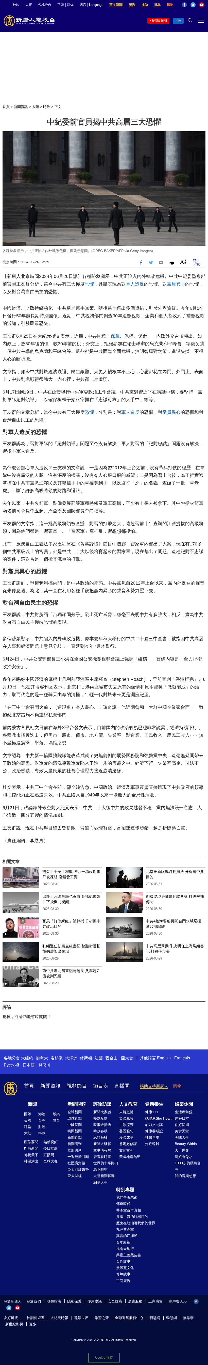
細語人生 (100, 1182)
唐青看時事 (102, 1157)
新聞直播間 (159, 21)
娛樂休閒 (184, 1104)
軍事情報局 (102, 1150)
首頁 (6, 107)
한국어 (44, 1065)
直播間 (122, 1086)
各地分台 (44, 5)
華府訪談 (74, 1150)
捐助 (144, 5)
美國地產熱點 (130, 1157)
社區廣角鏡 (76, 1163)
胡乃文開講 (154, 1125)
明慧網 (154, 1318)
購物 (170, 5)
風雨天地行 (125, 1249)
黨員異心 (176, 284)
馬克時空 (100, 1169)
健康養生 (154, 1104)
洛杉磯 (56, 1058)
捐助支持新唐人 (154, 1086)
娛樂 (56, 1114)
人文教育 (128, 1104)
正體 (60, 5)
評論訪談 (102, 1104)
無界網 (188, 1318)
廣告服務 (135, 1301)
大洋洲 (71, 1058)
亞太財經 (74, 1176)
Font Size (183, 261)
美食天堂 (182, 1131)
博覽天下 (31, 1155)
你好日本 (182, 1118)
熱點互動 (100, 1118)
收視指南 (54, 1301)
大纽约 (27, 1058)
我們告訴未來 (126, 1197)
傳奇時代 (123, 1204)
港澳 (41, 1114)
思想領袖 (100, 1137)
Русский (11, 1065)
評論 (27, 1127)
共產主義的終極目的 (132, 1217)
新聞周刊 (74, 1144)
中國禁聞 (74, 1125)
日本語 (29, 1065)
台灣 (41, 1120)
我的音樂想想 (185, 1176)
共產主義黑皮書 (128, 1255)
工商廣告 (123, 1281)
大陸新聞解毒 (104, 1176)
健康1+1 (151, 1112)
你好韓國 (182, 1125)
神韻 (16, 5)
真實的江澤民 (126, 1236)
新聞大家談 (102, 1112)
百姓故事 (123, 1261)
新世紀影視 (14, 1324)
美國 (27, 1120)
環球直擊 (74, 1118)
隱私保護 (74, 1301)
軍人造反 (135, 284)
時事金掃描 (102, 1125)
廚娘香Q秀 (183, 1157)
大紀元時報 (59, 1318)
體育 (56, 1120)
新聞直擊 (74, 1137)
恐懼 (89, 284)
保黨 (115, 336)
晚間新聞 (74, 1131)
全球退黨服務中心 (129, 1318)
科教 (41, 1133)
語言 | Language (91, 5)
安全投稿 (115, 1301)
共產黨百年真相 (128, 1210)
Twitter (193, 4)
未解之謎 (126, 1112)
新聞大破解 (102, 1144)
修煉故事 (123, 1274)
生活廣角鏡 (184, 1112)
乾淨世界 (81, 1318)
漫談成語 (126, 1137)
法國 (99, 1058)
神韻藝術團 (35, 1318)
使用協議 (95, 1301)
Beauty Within (186, 1144)
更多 (32, 1324)
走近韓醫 (152, 1144)
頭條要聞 (31, 1142)
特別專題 (125, 1189)
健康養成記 (154, 1131)
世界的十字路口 (105, 1163)
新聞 (32, 1104)
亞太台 (127, 1058)
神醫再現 (152, 1137)
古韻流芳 (126, 1125)
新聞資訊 (21, 107)
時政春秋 (100, 1131)
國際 (27, 1114)
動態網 (171, 1318)
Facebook (184, 4)
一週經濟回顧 (78, 1157)
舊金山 (111, 1058)
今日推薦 (50, 1148)
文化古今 (126, 1150)
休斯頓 (86, 1058)
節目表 (100, 1086)
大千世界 (182, 1150)
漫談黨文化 (125, 1268)
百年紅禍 (123, 1242)
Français (182, 1058)
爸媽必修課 (128, 1144)
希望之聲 (102, 1318)
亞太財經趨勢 (78, 1169)
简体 (70, 5)
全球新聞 (74, 1112)
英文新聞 (116, 5)
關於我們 (34, 1301)
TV (179, 21)
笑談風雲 (126, 1118)
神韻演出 (31, 1161)
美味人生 (182, 1137)
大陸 (35, 107)
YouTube (201, 4)
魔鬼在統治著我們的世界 (135, 1223)
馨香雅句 (126, 1131)
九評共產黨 (125, 1229)
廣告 (132, 5)
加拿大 (42, 1058)
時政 (46, 107)
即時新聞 (31, 1148)
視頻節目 (77, 1086)
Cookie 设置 (104, 1357)
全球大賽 (50, 1161)
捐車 (157, 5)
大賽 (28, 5)
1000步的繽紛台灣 (188, 1166)
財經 (41, 1127)
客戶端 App (178, 1301)
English (164, 1058)
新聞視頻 (76, 1104)
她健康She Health (159, 1118)
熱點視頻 (50, 1142)
